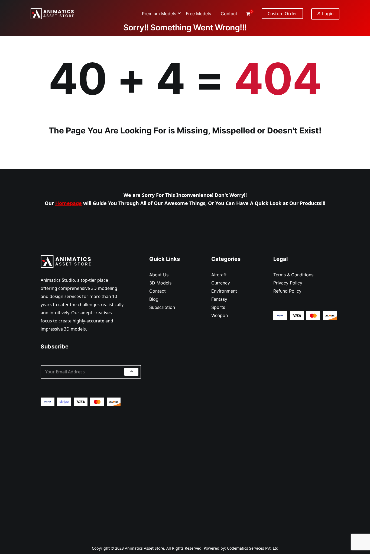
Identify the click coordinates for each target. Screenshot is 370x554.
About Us (158, 274)
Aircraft (219, 274)
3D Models (160, 283)
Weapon (219, 315)
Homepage (68, 203)
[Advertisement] (91, 471)
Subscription (162, 307)
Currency (220, 283)
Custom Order (282, 14)
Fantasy (219, 299)
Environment (224, 291)
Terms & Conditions (293, 274)
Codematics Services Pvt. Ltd (252, 548)
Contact (157, 291)
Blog (153, 299)
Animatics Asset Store (144, 548)
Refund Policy (287, 291)
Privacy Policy (287, 283)
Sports (218, 307)
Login (327, 13)
